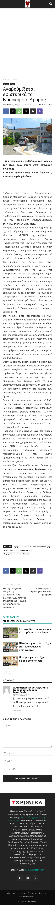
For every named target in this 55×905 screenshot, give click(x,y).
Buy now (42, 893)
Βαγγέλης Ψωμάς (13, 105)
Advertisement (13, 893)
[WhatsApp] (19, 111)
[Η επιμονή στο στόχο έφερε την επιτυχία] (10, 661)
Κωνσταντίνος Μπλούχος (40, 547)
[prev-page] (5, 671)
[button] (5, 4)
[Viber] (40, 111)
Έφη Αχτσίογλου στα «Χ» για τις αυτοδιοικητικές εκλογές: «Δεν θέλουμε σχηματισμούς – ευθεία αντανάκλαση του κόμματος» (14, 597)
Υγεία (12, 84)
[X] (13, 111)
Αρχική (6, 79)
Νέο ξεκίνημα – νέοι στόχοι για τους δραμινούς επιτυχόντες (35, 646)
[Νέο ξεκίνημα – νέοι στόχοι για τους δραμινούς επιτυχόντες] (10, 647)
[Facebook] (6, 111)
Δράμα (14, 79)
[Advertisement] (27, 37)
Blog (23, 893)
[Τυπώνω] (33, 111)
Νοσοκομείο (25, 550)
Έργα (25, 547)
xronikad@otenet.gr (34, 869)
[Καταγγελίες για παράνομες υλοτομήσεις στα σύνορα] (10, 632)
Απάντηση (17, 710)
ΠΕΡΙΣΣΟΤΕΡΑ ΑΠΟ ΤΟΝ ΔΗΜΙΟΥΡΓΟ (19, 621)
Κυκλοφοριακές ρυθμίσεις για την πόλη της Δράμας (40, 591)
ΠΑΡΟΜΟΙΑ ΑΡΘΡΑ (11, 617)
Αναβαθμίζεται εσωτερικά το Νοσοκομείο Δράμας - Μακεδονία (30, 689)
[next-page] (9, 671)
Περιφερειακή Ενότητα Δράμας (16, 554)
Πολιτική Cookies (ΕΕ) (27, 896)
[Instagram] (28, 878)
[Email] (26, 111)
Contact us (32, 893)
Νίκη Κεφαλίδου (10, 550)
